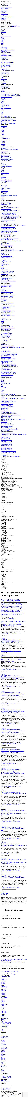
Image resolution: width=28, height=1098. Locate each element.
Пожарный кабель (5, 336)
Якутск (2, 1070)
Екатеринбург (4, 997)
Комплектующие (5, 430)
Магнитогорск (4, 1018)
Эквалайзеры (4, 279)
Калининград (4, 1004)
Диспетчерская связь (6, 399)
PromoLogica (12, 1095)
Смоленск (3, 1044)
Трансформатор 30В (6, 66)
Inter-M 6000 (4, 185)
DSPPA (3, 38)
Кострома (3, 1009)
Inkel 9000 (3, 193)
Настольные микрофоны (7, 249)
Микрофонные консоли (7, 426)
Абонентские (4, 59)
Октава (2, 199)
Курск (2, 1015)
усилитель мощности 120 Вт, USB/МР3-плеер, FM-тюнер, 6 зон (12, 642)
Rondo (2, 267)
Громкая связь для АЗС (7, 312)
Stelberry (3, 268)
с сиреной (7, 611)
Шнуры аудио (4, 340)
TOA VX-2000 (4, 191)
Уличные (3, 301)
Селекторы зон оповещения (8, 213)
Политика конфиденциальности (9, 971)
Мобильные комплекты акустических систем (13, 419)
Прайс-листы (4, 14)
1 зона (2, 130)
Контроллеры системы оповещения (10, 207)
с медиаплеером (9, 607)
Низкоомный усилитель (7, 63)
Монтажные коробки (6, 329)
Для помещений (5, 69)
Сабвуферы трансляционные (8, 364)
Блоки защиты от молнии (7, 236)
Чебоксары (3, 1065)
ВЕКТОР (3, 99)
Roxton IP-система (5, 188)
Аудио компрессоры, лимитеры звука (10, 415)
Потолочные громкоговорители (9, 352)
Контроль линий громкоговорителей (10, 211)
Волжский (3, 992)
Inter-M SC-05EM (5, 202)
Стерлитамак (4, 1048)
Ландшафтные (4, 56)
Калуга (2, 1005)
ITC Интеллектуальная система (9, 195)
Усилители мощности (6, 369)
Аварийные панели (6, 209)
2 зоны (2, 131)
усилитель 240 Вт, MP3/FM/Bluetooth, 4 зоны (11, 660)
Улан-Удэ (3, 1059)
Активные (3, 58)
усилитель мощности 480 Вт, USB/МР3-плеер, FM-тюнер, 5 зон (12, 751)
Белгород (3, 983)
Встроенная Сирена (6, 160)
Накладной (4, 79)
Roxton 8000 (4, 186)
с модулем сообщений (15, 609)
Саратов (3, 1043)
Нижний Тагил (5, 1025)
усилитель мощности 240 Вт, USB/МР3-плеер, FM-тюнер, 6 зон (12, 677)
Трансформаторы (5, 330)
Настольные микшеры (6, 278)
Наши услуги (4, 5)
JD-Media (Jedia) (5, 105)
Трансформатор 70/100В (7, 62)
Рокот (2, 198)
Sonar (2, 43)
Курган (2, 1014)
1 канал (3, 141)
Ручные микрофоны (6, 423)
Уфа (2, 1062)
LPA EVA (3, 189)
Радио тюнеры (4, 408)
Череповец (3, 1068)
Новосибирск (4, 1027)
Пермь (2, 1034)
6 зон (2, 137)
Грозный (3, 996)
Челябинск (3, 1066)
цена (10, 618)
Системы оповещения (6, 377)
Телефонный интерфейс (7, 232)
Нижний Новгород (6, 1023)
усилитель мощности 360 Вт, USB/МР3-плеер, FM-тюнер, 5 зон (12, 731)
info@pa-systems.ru (5, 1089)
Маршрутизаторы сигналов (8, 235)
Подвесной (4, 80)
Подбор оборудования (6, 1077)
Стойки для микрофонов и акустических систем (13, 434)
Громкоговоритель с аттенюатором (10, 94)
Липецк (3, 1016)
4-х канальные (10, 606)
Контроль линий (5, 156)
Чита (2, 1069)
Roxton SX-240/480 (6, 203)
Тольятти (3, 1054)
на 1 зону (11, 603)
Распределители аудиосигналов (9, 222)
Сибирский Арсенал (6, 181)
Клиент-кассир (5, 308)
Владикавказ (4, 987)
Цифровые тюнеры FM (7, 272)
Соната (2, 196)
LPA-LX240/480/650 (6, 204)
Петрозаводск (4, 1036)
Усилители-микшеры (6, 116)
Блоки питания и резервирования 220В (11, 217)
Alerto (2, 110)
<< (1, 894)
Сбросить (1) (15, 456)
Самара (3, 1040)
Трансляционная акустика (7, 50)
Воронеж (3, 994)
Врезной (3, 77)
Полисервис (4, 182)
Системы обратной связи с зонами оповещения (13, 225)
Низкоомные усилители (7, 119)
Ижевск (3, 1000)
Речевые (3, 253)
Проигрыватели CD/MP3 (7, 406)
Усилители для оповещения (8, 123)
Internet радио (4, 151)
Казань (2, 1003)
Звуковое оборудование (7, 404)
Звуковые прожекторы (7, 55)
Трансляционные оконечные (8, 117)
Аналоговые (4, 126)
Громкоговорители (6, 351)
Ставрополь (4, 1047)
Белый (2, 90)
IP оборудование (5, 243)
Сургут (2, 1050)
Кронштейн (4, 81)
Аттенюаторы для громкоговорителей (11, 240)
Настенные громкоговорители (9, 354)
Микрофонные (4, 344)
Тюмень (3, 1058)
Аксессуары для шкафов (7, 303)
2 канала (3, 142)
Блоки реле (4, 221)
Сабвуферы (4, 51)
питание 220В (7, 614)
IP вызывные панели (6, 246)
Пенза (2, 1033)
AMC (2, 40)
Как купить (4, 11)
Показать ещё (4, 893)
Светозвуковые (5, 254)
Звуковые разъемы (5, 341)
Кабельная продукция (6, 441)
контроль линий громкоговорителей (13, 609)
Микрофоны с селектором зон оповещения (12, 250)
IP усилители (4, 121)
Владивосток (4, 986)
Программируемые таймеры (8, 214)
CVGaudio (3, 32)
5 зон (2, 135)
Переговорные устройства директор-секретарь (13, 398)
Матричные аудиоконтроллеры (9, 276)
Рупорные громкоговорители (8, 359)
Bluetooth (3, 152)
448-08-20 (12, 25)
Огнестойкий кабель (6, 442)
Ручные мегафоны (5, 427)
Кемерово (3, 1007)
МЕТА (2, 33)
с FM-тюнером (18, 607)
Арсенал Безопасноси (6, 180)
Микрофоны (4, 422)
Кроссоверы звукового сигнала (9, 413)
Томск (2, 1055)
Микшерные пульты (6, 416)
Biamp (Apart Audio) (6, 36)
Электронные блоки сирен (8, 220)
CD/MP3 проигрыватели (7, 271)
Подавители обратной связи (8, 281)
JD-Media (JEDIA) (5, 383)
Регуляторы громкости (7, 326)
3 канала (3, 144)
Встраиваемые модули (7, 229)
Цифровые (3, 127)
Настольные (4, 290)
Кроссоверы (4, 282)
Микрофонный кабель (6, 334)
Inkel (2, 175)
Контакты (3, 18)
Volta (2, 34)
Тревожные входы (5, 155)
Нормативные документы (7, 16)
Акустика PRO (5, 368)
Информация (4, 9)
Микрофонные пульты (7, 296)
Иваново (3, 998)
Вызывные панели (5, 307)
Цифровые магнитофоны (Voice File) (10, 210)
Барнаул (3, 982)
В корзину (3, 638)
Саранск (3, 1041)
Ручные (3, 289)
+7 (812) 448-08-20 (5, 1088)
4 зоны (2, 134)
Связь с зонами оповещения (8, 401)
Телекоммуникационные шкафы (9, 429)
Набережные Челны (6, 1022)
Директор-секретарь (6, 310)
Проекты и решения (6, 7)
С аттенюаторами (5, 138)
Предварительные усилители (8, 120)
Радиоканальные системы (7, 239)
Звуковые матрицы (6, 234)
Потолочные (4, 47)
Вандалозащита (5, 74)
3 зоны (2, 133)
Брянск (2, 985)
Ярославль (3, 1072)
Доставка (3, 12)
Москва (3, 978)
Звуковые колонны (6, 52)
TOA (2, 44)
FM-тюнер (3, 148)
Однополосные (5, 86)
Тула (2, 1057)
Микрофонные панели (7, 159)
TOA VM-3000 (4, 192)
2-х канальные (17, 604)
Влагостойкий (4, 72)
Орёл (2, 1030)
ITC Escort (3, 177)
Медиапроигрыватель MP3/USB (9, 149)
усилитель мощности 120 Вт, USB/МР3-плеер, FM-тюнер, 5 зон (12, 712)
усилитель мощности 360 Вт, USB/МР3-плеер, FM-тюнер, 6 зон (12, 694)
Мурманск (3, 1021)
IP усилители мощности (7, 245)
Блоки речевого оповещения (8, 218)
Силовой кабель (5, 337)
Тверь (2, 1052)
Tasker (2, 323)
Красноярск (4, 1012)
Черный (3, 91)
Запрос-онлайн (5, 8)
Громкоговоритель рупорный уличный (11, 95)
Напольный (4, 83)
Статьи (2, 15)
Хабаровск (3, 1063)
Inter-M (2, 37)
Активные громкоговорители (8, 365)
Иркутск (3, 1001)
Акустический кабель (6, 333)
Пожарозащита (5, 73)
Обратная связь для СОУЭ (8, 311)
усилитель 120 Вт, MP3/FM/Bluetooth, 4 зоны (11, 624)
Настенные (4, 48)
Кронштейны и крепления (8, 328)
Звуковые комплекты (6, 286)
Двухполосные (4, 87)
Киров (2, 1008)
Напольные (4, 300)
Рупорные (3, 54)
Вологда (3, 993)
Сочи (2, 1045)
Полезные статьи (5, 1081)
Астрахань (3, 980)
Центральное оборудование (8, 294)
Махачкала (3, 1019)
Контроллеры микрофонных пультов (10, 231)
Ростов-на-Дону (5, 1037)
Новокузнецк (4, 1026)
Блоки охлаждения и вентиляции (9, 238)
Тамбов (3, 1051)
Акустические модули (6, 256)
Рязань (2, 1039)
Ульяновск (3, 1061)
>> (6, 894)
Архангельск (4, 979)
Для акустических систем (7, 346)
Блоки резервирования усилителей (10, 216)
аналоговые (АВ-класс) (11, 613)
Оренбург (3, 1032)
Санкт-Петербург (11, 974)
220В (2, 163)
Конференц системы (6, 420)
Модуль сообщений (6, 157)
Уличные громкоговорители (8, 358)
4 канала (3, 145)
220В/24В (3, 164)
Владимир (3, 989)
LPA (2, 41)
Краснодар (3, 1011)
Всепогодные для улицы (7, 70)
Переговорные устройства (8, 305)
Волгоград (3, 990)
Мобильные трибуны (6, 285)
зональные (18, 602)
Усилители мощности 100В (8, 227)
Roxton (2, 30)
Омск (2, 1029)
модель (14, 618)
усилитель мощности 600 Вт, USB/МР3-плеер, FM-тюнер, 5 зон (12, 774)
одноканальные (9, 604)
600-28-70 (14, 26)
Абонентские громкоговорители (9, 366)
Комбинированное (5, 65)
